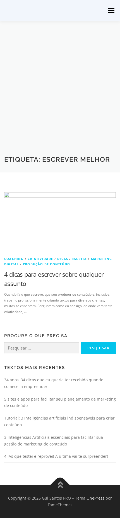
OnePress (95, 498)
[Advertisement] (60, 92)
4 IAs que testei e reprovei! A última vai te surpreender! (56, 456)
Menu (110, 10)
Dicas (62, 259)
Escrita (79, 259)
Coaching (14, 259)
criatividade (40, 259)
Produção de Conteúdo (46, 264)
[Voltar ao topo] (60, 485)
